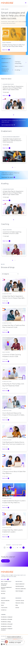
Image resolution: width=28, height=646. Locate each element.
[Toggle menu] (25, 2)
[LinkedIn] (1, 644)
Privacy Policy (3, 639)
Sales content (19, 66)
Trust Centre (4, 607)
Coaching (4, 66)
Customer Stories (20, 600)
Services (3, 593)
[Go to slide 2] (13, 167)
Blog (17, 605)
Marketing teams (20, 586)
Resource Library (20, 602)
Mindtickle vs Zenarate (6, 619)
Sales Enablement (20, 584)
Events (17, 607)
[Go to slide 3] (14, 167)
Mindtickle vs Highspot (6, 617)
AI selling (17, 70)
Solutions (3, 591)
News (2, 605)
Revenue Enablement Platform (6, 588)
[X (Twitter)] (6, 644)
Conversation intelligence (5, 69)
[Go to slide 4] (15, 167)
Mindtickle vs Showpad (6, 624)
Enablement (5, 62)
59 (17, 547)
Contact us (3, 610)
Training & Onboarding (18, 62)
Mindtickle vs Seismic (6, 626)
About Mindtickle (5, 600)
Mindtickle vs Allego (6, 621)
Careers (3, 602)
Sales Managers (19, 591)
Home (2, 9)
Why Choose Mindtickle (4, 584)
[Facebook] (4, 644)
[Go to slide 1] (12, 167)
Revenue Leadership (21, 588)
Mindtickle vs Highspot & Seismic (6, 629)
